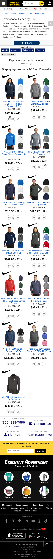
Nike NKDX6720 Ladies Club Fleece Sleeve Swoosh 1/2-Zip (13, 103)
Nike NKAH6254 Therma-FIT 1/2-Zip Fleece (39, 299)
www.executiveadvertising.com (26, 554)
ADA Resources (31, 511)
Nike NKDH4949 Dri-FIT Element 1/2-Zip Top (39, 102)
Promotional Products (9, 14)
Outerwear (30, 14)
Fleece (37, 14)
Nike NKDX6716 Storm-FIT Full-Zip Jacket (39, 203)
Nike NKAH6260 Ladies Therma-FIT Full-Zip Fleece (39, 350)
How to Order (37, 505)
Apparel (22, 14)
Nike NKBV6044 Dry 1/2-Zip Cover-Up (39, 153)
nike (43, 14)
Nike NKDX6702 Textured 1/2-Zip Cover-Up (13, 251)
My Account (7, 505)
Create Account (22, 505)
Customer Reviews (18, 508)
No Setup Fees (36, 508)
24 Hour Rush (41, 9)
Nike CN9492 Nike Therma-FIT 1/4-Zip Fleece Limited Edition (13, 300)
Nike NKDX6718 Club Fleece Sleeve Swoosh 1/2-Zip (13, 154)
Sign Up (40, 451)
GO (41, 3)
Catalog (9, 9)
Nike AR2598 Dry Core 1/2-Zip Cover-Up (13, 398)
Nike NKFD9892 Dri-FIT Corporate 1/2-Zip (13, 350)
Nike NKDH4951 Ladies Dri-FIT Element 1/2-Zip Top (39, 251)
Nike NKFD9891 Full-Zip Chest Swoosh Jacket (13, 203)
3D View (25, 9)
